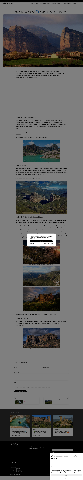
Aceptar (41, 241)
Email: (52, 466)
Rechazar (32, 243)
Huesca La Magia (63, 478)
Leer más (35, 238)
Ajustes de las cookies (48, 243)
